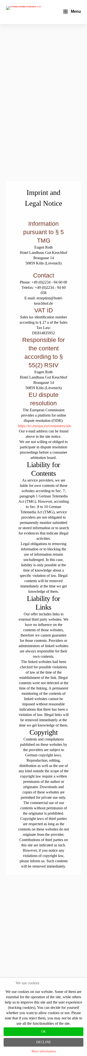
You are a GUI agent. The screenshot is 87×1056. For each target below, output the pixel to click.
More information (43, 1051)
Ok (43, 1031)
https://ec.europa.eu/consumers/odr (44, 426)
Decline (43, 1042)
